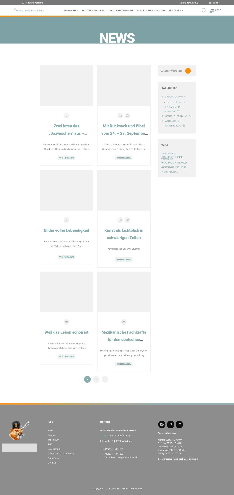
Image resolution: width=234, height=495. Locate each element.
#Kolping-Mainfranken (174, 163)
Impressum (53, 439)
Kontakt (52, 435)
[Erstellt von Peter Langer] (127, 115)
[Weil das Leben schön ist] (64, 289)
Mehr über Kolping (188, 2)
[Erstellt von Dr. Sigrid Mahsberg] (127, 220)
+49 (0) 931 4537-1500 (112, 449)
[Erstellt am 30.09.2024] (66, 322)
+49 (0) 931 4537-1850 (112, 453)
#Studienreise (178, 167)
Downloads (53, 458)
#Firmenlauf (168, 153)
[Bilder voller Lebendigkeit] (64, 187)
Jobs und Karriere (34, 2)
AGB (50, 444)
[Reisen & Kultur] (183, 102)
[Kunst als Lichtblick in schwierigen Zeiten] (121, 187)
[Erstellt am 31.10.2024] (120, 220)
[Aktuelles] (178, 120)
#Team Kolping (169, 172)
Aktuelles (171, 120)
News (50, 430)
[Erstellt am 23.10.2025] (66, 115)
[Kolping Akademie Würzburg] (29, 10)
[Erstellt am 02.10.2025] (120, 115)
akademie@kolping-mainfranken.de (120, 457)
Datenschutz (54, 448)
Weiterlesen (66, 157)
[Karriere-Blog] (183, 125)
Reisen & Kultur (174, 102)
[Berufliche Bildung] (189, 116)
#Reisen (165, 167)
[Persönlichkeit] (184, 97)
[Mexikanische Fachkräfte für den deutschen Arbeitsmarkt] (121, 289)
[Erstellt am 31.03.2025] (66, 220)
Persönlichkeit (174, 97)
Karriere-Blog (173, 125)
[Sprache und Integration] (177, 111)
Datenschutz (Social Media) (61, 453)
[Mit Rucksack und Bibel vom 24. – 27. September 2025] (121, 82)
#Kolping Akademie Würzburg (172, 158)
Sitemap (52, 462)
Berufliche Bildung (176, 116)
